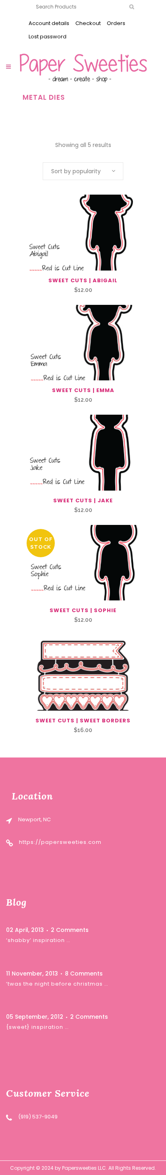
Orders (116, 23)
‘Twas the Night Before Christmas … (57, 984)
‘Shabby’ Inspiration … (38, 940)
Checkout (88, 23)
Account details (49, 23)
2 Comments (70, 930)
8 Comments (84, 973)
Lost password (47, 36)
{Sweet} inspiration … (37, 1027)
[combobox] (83, 171)
